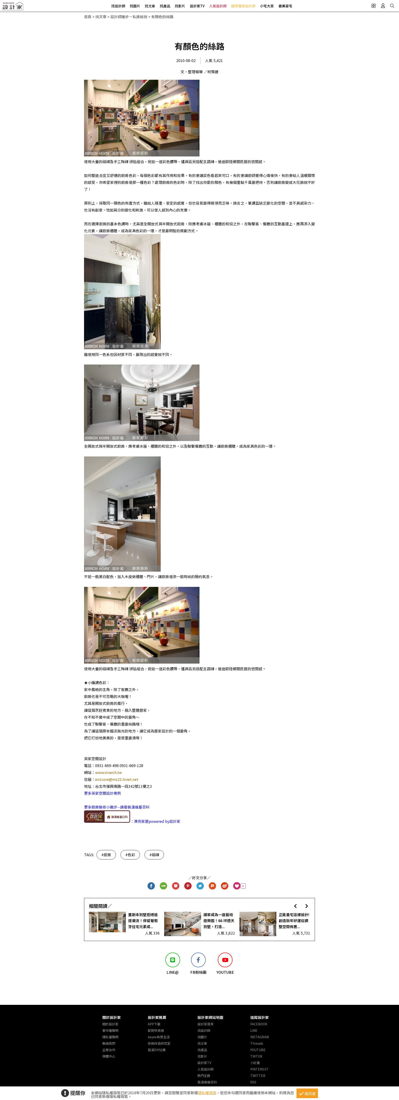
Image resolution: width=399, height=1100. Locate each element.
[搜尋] (392, 6)
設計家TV (197, 5)
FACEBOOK (258, 1024)
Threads (256, 1043)
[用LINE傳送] (163, 886)
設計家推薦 (157, 1017)
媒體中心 (108, 1056)
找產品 (165, 5)
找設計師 (118, 5)
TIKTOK (256, 1056)
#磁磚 (154, 854)
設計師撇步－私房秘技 (128, 16)
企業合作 (108, 1049)
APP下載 (154, 1024)
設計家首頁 (205, 1024)
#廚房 (106, 854)
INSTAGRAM (259, 1037)
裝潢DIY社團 (157, 1049)
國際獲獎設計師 (243, 5)
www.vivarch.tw (108, 772)
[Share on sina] (225, 886)
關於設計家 (111, 1017)
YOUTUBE (258, 1049)
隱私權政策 (207, 1092)
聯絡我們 (108, 1043)
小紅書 (255, 1062)
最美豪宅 (285, 5)
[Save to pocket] (176, 886)
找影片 (180, 5)
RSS (253, 1082)
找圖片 (135, 5)
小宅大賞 (267, 5)
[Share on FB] (151, 886)
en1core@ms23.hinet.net (116, 779)
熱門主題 (203, 1075)
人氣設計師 (218, 5)
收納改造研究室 (159, 1043)
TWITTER (257, 1075)
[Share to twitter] (200, 886)
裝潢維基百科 (207, 1082)
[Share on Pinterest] (188, 886)
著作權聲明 (110, 1030)
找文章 (150, 5)
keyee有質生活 (159, 1037)
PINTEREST (259, 1069)
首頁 (87, 16)
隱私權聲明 (110, 1037)
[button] (295, 906)
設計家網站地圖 (210, 1017)
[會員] (382, 6)
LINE (253, 1030)
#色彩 (130, 854)
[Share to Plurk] (212, 886)
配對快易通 (156, 1030)
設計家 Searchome (12, 7)
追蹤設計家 (259, 1017)
